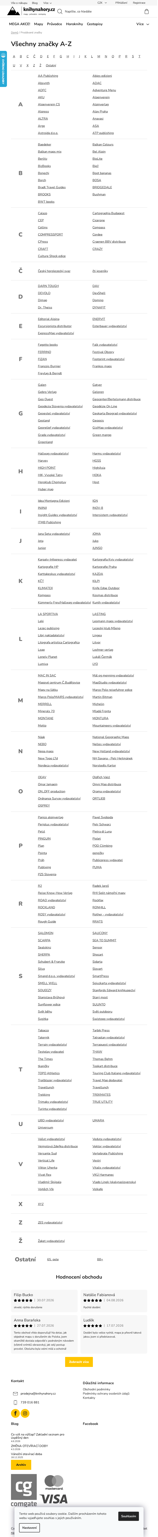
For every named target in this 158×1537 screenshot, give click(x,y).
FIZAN (42, 359)
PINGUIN (44, 839)
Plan (41, 846)
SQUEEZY (45, 990)
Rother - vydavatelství (107, 914)
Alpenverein (101, 97)
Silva (41, 969)
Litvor (96, 642)
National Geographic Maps (110, 737)
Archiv (21, 1465)
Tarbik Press (101, 1030)
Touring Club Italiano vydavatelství (116, 1073)
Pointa (42, 853)
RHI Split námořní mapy (108, 893)
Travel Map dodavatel (107, 1080)
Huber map (45, 489)
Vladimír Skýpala (49, 1182)
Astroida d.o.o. (48, 133)
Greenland (45, 442)
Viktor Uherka (47, 1168)
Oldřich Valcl (101, 777)
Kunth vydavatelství (106, 602)
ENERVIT (98, 319)
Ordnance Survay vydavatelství (59, 798)
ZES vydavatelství (50, 1222)
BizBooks (44, 166)
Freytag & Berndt (50, 373)
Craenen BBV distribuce (109, 242)
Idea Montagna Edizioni (54, 501)
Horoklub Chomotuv (52, 482)
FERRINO (44, 352)
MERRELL (45, 704)
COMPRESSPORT (50, 234)
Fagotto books (48, 345)
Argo (41, 126)
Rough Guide (47, 921)
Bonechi (43, 173)
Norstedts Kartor (104, 765)
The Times (45, 1059)
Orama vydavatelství (106, 791)
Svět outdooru (102, 1012)
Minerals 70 (46, 711)
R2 (40, 886)
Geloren (98, 392)
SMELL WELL (47, 983)
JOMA (96, 534)
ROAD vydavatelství (52, 900)
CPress (43, 242)
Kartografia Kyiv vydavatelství (112, 559)
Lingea (97, 635)
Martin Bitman (102, 697)
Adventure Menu (104, 90)
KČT (41, 581)
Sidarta (97, 962)
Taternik (43, 1037)
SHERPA (44, 954)
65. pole (53, 1259)
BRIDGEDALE (102, 187)
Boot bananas (101, 173)
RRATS (97, 921)
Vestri (96, 1160)
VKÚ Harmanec (103, 1175)
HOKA (96, 475)
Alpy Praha (100, 111)
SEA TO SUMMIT (104, 940)
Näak (41, 737)
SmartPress (100, 976)
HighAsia (98, 468)
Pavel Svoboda (102, 817)
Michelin (98, 704)
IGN (95, 501)
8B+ (100, 1259)
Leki (41, 621)
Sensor (97, 947)
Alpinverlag (100, 104)
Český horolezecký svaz (54, 271)
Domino (97, 300)
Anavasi (97, 119)
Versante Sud (47, 1153)
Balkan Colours (102, 144)
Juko (95, 541)
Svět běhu (45, 1012)
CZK (100, 3)
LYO (95, 664)
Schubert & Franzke (51, 962)
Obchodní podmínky (96, 1389)
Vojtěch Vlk (46, 1189)
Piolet (96, 839)
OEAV (42, 777)
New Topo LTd (48, 758)
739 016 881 (30, 1402)
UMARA (98, 1120)
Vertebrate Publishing (107, 1153)
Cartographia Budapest (108, 213)
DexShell (98, 293)
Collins (43, 227)
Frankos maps (102, 366)
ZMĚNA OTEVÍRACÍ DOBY (29, 1446)
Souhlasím (128, 1516)
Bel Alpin (99, 152)
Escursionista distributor (55, 326)
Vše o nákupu (19, 3)
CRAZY (97, 249)
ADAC (97, 83)
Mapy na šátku (48, 690)
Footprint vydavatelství (108, 359)
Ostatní (51, 65)
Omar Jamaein (47, 784)
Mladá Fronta (101, 711)
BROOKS (44, 194)
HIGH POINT (47, 468)
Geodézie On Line (104, 406)
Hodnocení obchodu (79, 1277)
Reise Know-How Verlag (55, 893)
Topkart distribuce (105, 1066)
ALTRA (43, 119)
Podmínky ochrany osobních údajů (106, 1393)
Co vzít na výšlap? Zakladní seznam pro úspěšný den (37, 1436)
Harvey (43, 461)
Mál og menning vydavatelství (113, 675)
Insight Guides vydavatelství (57, 515)
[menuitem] (19, 24)
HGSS (96, 461)
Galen (42, 385)
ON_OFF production (51, 791)
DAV (95, 286)
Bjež (95, 166)
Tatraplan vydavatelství (108, 1037)
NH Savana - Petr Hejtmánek (112, 758)
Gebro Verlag (47, 392)
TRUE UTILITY (102, 1102)
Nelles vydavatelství (106, 744)
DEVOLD (44, 293)
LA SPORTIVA (48, 614)
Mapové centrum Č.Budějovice (59, 682)
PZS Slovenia (47, 874)
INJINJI (42, 508)
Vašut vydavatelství (51, 1139)
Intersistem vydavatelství (110, 515)
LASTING (99, 614)
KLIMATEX (45, 588)
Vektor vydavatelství (106, 1146)
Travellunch (46, 1087)
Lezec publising (48, 628)
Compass (98, 227)
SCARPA (44, 940)
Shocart (97, 954)
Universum (45, 1127)
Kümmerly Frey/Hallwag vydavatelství (64, 602)
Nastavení (29, 1528)
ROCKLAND (46, 907)
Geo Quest (45, 399)
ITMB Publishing (49, 522)
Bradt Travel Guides (52, 187)
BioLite (97, 159)
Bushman (99, 194)
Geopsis (98, 420)
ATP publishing (103, 133)
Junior (42, 548)
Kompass (44, 595)
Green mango (101, 435)
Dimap (42, 300)
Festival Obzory (103, 352)
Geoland (44, 420)
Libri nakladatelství (51, 635)
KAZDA (97, 574)
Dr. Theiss (45, 307)
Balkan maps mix (49, 152)
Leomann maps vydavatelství (112, 621)
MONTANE (45, 718)
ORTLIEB (98, 798)
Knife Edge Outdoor (106, 588)
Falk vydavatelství (104, 345)
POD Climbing (102, 846)
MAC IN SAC (47, 675)
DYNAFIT (99, 307)
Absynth (44, 83)
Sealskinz (44, 947)
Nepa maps (46, 751)
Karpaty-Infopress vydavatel (57, 559)
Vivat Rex (44, 1175)
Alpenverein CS (49, 104)
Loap (41, 650)
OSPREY (44, 806)
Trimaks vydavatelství (53, 1102)
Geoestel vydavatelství (54, 413)
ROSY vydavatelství (51, 914)
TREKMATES (101, 1095)
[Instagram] (25, 1413)
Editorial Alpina (48, 319)
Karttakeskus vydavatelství (56, 574)
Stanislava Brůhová (51, 997)
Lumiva (43, 664)
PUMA (97, 867)
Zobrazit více (79, 1362)
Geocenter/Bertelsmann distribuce (116, 399)
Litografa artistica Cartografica (59, 642)
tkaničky (43, 1066)
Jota (40, 541)
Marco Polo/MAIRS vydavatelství (60, 697)
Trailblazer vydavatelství (55, 1080)
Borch (42, 180)
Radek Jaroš (100, 886)
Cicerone (98, 220)
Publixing (44, 867)
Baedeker (44, 144)
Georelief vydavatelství (54, 428)
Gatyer (97, 385)
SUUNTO (98, 1004)
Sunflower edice (49, 1004)
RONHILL (99, 907)
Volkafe (97, 1189)
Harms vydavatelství (106, 453)
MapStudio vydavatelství (109, 682)
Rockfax (97, 900)
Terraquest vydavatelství (109, 1045)
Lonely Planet (47, 657)
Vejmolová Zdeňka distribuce (58, 1146)
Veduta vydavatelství (106, 1139)
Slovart (97, 969)
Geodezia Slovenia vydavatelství (60, 406)
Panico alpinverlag (50, 817)
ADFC (42, 90)
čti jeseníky (100, 271)
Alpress (43, 111)
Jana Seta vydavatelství (54, 534)
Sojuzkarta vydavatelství (109, 983)
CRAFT (43, 249)
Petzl (41, 831)
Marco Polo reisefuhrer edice (112, 690)
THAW (97, 1052)
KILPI (96, 581)
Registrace (139, 3)
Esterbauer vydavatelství (109, 326)
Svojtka (43, 1019)
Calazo (42, 213)
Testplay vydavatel (51, 1052)
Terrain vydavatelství (52, 1045)
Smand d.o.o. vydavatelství (56, 976)
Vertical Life (46, 1160)
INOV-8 (97, 508)
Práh (41, 860)
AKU (41, 97)
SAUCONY (100, 933)
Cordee (97, 234)
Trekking (44, 1095)
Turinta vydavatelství (52, 1109)
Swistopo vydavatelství (108, 1019)
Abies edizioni (102, 76)
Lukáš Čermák (102, 657)
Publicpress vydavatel (107, 860)
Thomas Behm (102, 1059)
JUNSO (97, 548)
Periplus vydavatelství (53, 824)
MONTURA (100, 718)
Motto (42, 725)
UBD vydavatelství (51, 1120)
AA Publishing (48, 76)
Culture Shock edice (52, 256)
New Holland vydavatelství (111, 751)
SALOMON (45, 933)
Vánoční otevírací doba (26, 1454)
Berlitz (42, 159)
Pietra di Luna (102, 831)
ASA (95, 126)
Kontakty (89, 1398)
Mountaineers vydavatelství (111, 725)
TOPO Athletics (49, 1073)
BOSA (96, 180)
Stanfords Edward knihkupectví (113, 990)
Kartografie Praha (104, 567)
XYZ (41, 1204)
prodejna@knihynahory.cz (38, 1393)
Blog (35, 3)
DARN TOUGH (48, 286)
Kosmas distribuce (105, 595)
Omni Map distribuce (106, 784)
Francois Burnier (49, 366)
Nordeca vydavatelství (53, 765)
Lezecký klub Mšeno (106, 628)
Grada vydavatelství (51, 435)
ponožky (98, 853)
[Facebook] (15, 1413)
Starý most (100, 997)
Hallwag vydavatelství (53, 453)
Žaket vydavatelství (51, 1241)
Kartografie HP (48, 567)
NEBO (42, 744)
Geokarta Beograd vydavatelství (114, 413)
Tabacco (43, 1030)
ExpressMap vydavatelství (56, 333)
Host (95, 482)
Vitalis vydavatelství (106, 1168)
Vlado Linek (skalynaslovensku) (114, 1182)
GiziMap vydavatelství (107, 428)
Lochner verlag (102, 650)
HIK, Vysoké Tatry (50, 475)
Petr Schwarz (101, 824)
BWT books (46, 202)
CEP (41, 220)
